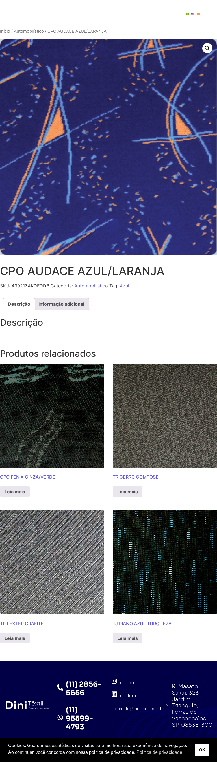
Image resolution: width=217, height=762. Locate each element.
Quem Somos (66, 8)
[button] (207, 48)
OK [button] (202, 750)
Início (5, 31)
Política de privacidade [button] (159, 752)
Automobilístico (29, 31)
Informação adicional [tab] (61, 304)
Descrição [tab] (19, 304)
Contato (143, 19)
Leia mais (15, 491)
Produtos (105, 8)
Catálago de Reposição (93, 19)
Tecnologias (145, 8)
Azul (124, 285)
